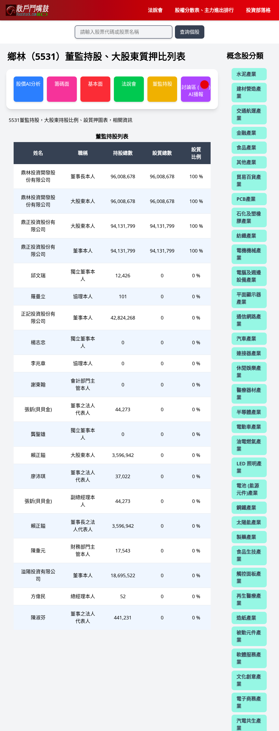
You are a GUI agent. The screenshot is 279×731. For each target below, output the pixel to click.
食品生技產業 (248, 555)
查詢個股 (189, 32)
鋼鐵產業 (246, 507)
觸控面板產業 (248, 577)
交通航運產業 (248, 114)
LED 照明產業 (249, 467)
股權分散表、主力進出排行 (204, 10)
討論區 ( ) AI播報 (195, 90)
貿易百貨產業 (248, 181)
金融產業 (246, 133)
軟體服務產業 (248, 658)
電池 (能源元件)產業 (247, 489)
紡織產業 (246, 235)
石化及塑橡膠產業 (248, 217)
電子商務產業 (248, 702)
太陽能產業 (248, 522)
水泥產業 (246, 74)
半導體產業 (248, 412)
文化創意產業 (248, 680)
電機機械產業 (248, 254)
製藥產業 (246, 537)
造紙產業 (246, 618)
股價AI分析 (28, 84)
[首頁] (27, 10)
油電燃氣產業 (248, 445)
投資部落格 (258, 10)
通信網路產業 (248, 320)
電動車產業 (248, 426)
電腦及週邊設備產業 (248, 276)
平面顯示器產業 (248, 298)
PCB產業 (246, 199)
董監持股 (162, 84)
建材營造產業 (248, 92)
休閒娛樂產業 (248, 372)
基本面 (95, 84)
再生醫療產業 (248, 599)
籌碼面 (61, 84)
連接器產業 (248, 353)
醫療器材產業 (248, 394)
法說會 (155, 10)
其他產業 (246, 162)
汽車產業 (246, 338)
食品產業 (246, 147)
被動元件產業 (248, 636)
